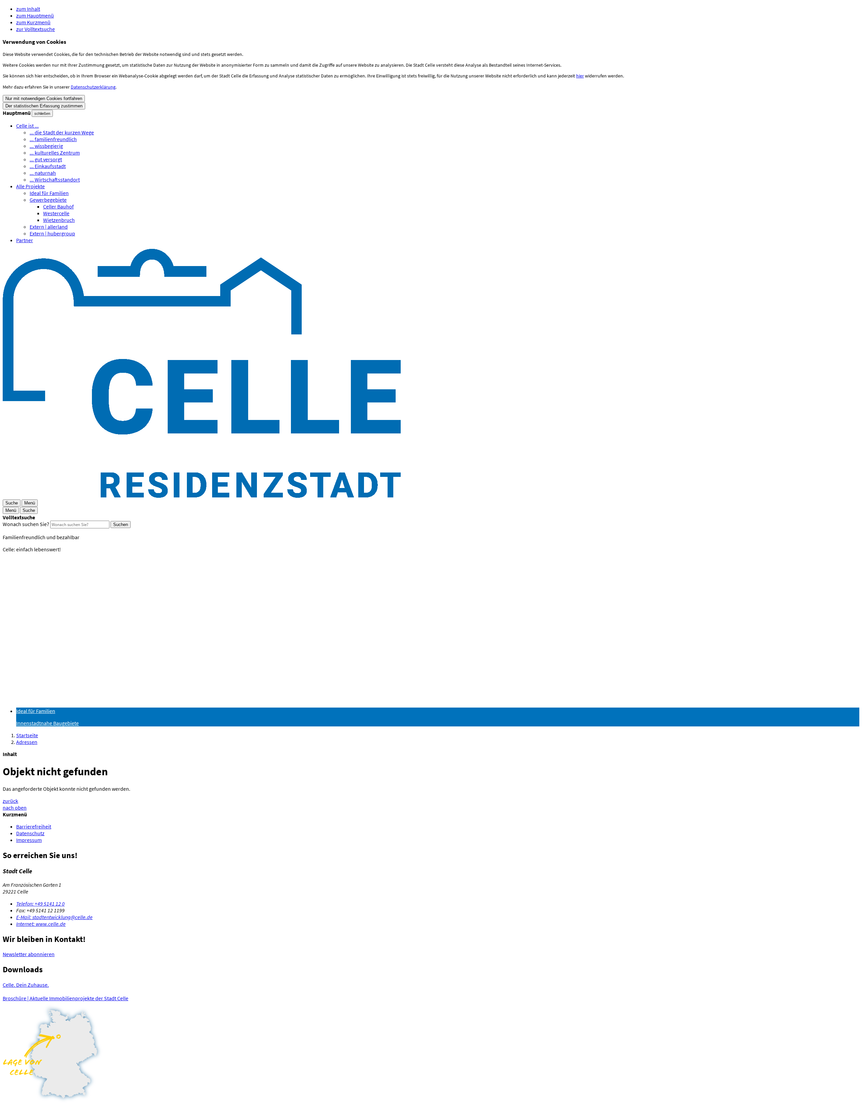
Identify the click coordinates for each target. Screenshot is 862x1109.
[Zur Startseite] (202, 495)
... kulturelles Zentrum (55, 152)
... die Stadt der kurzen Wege (62, 132)
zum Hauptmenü (35, 15)
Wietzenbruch (59, 220)
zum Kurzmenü (33, 22)
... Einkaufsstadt (48, 166)
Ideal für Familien (49, 193)
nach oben (15, 807)
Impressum (29, 840)
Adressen (26, 742)
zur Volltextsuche (35, 29)
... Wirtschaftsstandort (55, 179)
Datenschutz (30, 833)
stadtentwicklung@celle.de (54, 917)
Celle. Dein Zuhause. (26, 984)
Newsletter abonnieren (29, 954)
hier (580, 76)
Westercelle (56, 213)
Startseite (27, 735)
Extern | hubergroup (52, 233)
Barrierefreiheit (33, 826)
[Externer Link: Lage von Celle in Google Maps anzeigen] (431, 1054)
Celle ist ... (27, 125)
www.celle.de (41, 923)
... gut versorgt (46, 159)
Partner (24, 240)
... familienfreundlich (53, 139)
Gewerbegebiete (48, 199)
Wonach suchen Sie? (26, 524)
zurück (10, 800)
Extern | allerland (49, 226)
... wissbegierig (46, 145)
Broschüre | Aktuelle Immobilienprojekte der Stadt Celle (65, 998)
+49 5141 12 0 (40, 903)
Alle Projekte (30, 186)
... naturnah (43, 172)
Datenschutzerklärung (93, 87)
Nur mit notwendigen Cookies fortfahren (43, 98)
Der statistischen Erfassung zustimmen (43, 105)
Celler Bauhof (58, 206)
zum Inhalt (28, 8)
